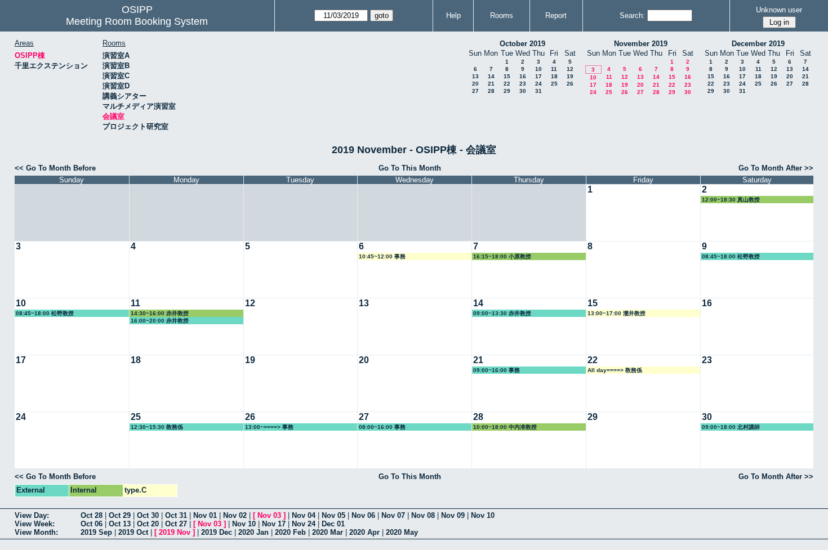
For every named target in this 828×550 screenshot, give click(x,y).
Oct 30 (148, 515)
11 (554, 69)
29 (507, 91)
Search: (632, 15)
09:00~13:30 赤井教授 (502, 313)
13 (475, 76)
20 (475, 84)
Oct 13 (120, 524)
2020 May (402, 532)
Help (453, 15)
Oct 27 (176, 524)
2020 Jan (253, 532)
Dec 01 (333, 524)
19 (570, 76)
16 (522, 76)
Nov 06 (363, 515)
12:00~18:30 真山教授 (731, 199)
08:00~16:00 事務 (382, 427)
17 (538, 76)
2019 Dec (216, 532)
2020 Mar (327, 532)
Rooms (501, 15)
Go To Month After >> (775, 168)
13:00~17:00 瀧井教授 (616, 313)
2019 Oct (133, 532)
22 (507, 84)
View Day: (32, 515)
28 (491, 91)
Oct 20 (148, 524)
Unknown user (779, 10)
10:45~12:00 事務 (382, 256)
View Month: (36, 532)
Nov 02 (235, 515)
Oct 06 (92, 524)
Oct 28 (92, 515)
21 (491, 84)
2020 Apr (364, 532)
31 (538, 91)
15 (507, 76)
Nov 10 (483, 515)
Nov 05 (333, 515)
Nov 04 (303, 515)
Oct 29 (120, 515)
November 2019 (640, 43)
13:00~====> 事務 (269, 427)
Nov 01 (205, 515)
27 (475, 91)
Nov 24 (303, 524)
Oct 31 (176, 515)
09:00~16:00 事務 (496, 370)
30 (522, 91)
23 (522, 84)
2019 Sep (96, 532)
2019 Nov (174, 532)
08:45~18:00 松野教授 (731, 256)
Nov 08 (423, 515)
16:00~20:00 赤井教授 (160, 321)
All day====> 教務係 (614, 370)
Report (556, 15)
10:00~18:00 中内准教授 (505, 427)
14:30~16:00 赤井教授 (160, 313)
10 (538, 69)
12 (570, 69)
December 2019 (758, 43)
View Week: (35, 524)
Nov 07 (393, 515)
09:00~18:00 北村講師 (731, 427)
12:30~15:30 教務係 (157, 427)
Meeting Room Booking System (137, 21)
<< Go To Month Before (55, 168)
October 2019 (522, 43)
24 (538, 84)
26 (570, 84)
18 (554, 76)
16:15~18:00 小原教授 (502, 256)
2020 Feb (290, 532)
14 (491, 76)
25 (554, 84)
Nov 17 (274, 524)
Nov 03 (269, 515)
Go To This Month (410, 168)
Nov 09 (453, 515)
